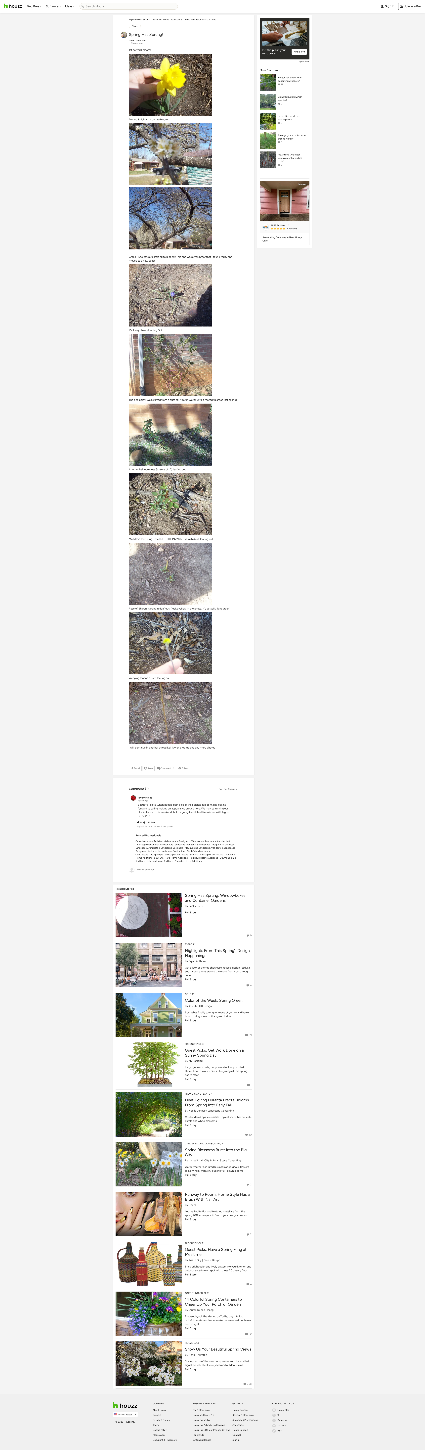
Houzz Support (240, 1430)
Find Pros (33, 6)
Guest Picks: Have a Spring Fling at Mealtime (216, 1252)
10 (250, 1134)
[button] (227, 789)
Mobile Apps (159, 1435)
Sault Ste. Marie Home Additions (171, 857)
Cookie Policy (160, 1430)
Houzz (192, 1205)
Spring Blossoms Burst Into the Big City (216, 1152)
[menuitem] (34, 6)
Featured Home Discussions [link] (167, 19)
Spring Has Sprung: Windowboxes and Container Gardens (215, 898)
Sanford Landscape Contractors (206, 854)
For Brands (198, 1435)
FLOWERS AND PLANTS (197, 1093)
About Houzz (159, 1410)
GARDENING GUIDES (196, 1293)
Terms (156, 1425)
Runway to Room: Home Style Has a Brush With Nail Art (217, 1197)
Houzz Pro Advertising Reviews (209, 1425)
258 (249, 1383)
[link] (289, 229)
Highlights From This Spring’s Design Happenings (217, 953)
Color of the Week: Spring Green (214, 1000)
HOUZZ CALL (192, 1343)
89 (250, 1035)
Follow (185, 768)
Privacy (156, 1420)
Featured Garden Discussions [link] (200, 19)
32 (250, 1334)
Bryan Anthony (197, 961)
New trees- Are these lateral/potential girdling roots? (290, 158)
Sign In (236, 1440)
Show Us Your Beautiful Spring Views (218, 1349)
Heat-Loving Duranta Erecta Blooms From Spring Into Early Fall (217, 1102)
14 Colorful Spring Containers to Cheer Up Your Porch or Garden (213, 1302)
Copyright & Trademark (165, 1440)
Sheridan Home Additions (188, 861)
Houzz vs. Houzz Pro (203, 1415)
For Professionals (202, 1410)
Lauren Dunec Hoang (201, 1309)
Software (52, 6)
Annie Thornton (198, 1354)
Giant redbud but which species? (290, 98)
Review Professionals (243, 1415)
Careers (157, 1415)
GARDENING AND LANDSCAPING (203, 1143)
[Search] (83, 6)
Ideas (68, 6)
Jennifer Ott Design (200, 1006)
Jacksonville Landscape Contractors (166, 851)
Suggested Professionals (245, 1420)
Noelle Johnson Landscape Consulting (211, 1110)
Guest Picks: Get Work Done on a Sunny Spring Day (214, 1053)
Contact (236, 1435)
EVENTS (189, 944)
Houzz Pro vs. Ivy (201, 1420)
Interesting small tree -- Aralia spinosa (290, 118)
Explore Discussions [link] (139, 19)
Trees (134, 26)
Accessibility (239, 1425)
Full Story (191, 912)
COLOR (189, 994)
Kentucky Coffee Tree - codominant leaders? (290, 79)
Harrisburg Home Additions (203, 857)
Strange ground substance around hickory (292, 137)
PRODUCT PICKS (194, 1044)
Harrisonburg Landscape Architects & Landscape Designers (190, 844)
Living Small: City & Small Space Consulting (215, 1160)
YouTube (281, 1425)
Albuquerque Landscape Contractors (169, 854)
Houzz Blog (283, 1410)
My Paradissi (196, 1060)
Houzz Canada (240, 1410)
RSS (279, 1430)
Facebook (282, 1420)
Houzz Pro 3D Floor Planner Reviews (211, 1430)
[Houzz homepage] (13, 5)
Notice (166, 1420)
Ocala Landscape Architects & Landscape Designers (162, 841)
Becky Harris (196, 906)
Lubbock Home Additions (160, 861)
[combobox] (129, 6)
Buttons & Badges (202, 1440)
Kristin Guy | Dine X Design (204, 1260)
